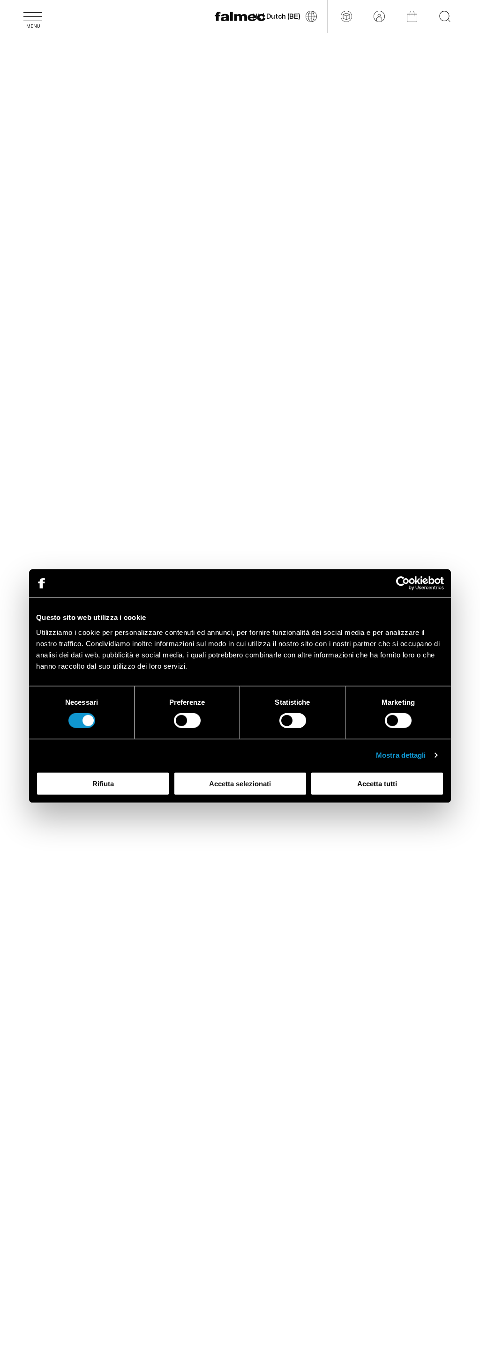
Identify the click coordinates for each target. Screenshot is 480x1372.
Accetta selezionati (240, 783)
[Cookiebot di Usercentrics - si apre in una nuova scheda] (403, 583)
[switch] (187, 720)
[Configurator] (346, 16)
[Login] (379, 16)
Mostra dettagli (401, 755)
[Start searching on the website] (444, 16)
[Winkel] (412, 16)
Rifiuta (103, 783)
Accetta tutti (377, 783)
